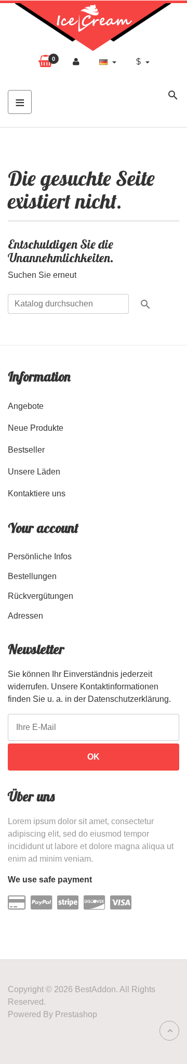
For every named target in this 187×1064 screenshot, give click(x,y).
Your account (43, 527)
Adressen (25, 615)
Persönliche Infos (40, 556)
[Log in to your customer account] (76, 62)
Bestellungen (32, 576)
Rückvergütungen (40, 596)
